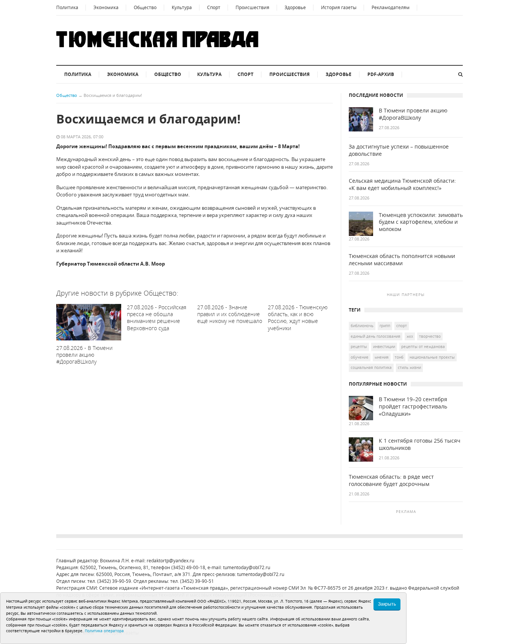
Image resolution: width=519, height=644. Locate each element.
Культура (182, 7)
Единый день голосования (375, 336)
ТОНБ (399, 357)
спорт (401, 325)
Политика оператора (104, 630)
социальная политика (371, 367)
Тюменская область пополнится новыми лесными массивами (402, 260)
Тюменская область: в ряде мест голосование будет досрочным (391, 480)
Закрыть (387, 604)
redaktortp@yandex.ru (170, 560)
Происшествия (252, 7)
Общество (145, 7)
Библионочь (362, 325)
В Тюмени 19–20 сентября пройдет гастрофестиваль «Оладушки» (413, 406)
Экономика (106, 7)
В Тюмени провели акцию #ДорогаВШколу (413, 114)
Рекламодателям (391, 7)
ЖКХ (410, 336)
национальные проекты (432, 357)
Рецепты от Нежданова (423, 346)
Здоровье (295, 7)
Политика (67, 7)
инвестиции (384, 346)
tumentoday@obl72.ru (246, 567)
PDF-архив (380, 74)
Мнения (382, 357)
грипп (385, 325)
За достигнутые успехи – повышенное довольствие (399, 150)
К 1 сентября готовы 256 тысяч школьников (419, 444)
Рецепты (359, 346)
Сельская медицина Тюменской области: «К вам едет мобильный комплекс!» (402, 184)
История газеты (338, 7)
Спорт (213, 7)
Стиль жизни (409, 367)
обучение (360, 357)
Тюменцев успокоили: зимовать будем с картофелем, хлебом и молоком (421, 222)
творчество (430, 336)
